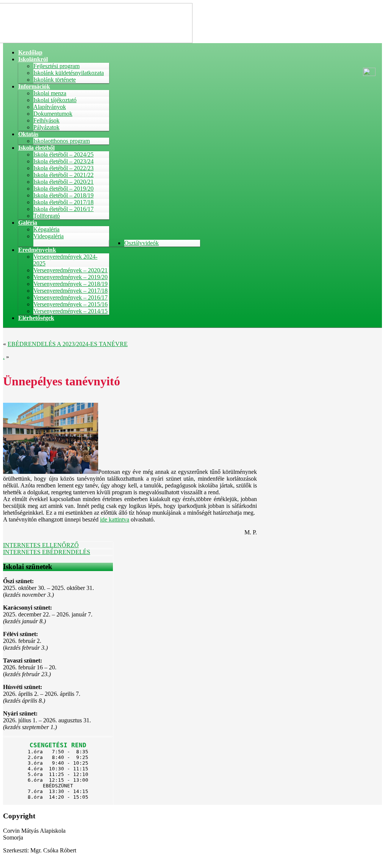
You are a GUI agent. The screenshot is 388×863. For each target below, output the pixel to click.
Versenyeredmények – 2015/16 (70, 304)
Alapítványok (49, 107)
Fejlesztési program (56, 66)
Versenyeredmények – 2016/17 (70, 297)
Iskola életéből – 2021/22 (63, 175)
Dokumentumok (52, 113)
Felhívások (46, 120)
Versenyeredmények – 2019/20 (70, 277)
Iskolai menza (49, 93)
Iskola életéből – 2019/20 (63, 188)
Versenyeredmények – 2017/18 (70, 290)
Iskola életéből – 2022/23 (63, 168)
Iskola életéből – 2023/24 (63, 161)
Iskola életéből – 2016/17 (63, 209)
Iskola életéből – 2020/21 (63, 181)
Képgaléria (46, 229)
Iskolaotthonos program (61, 141)
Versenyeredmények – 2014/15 (70, 311)
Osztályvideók (141, 243)
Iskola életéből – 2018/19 (63, 195)
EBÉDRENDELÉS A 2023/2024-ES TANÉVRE (68, 344)
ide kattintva (114, 519)
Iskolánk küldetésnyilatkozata (68, 73)
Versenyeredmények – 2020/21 (70, 270)
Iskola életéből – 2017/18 (63, 202)
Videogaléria (48, 236)
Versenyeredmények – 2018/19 (70, 284)
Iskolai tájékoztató (55, 100)
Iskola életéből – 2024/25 (63, 154)
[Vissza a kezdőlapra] (97, 41)
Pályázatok (46, 127)
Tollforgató (46, 216)
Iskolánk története (54, 79)
